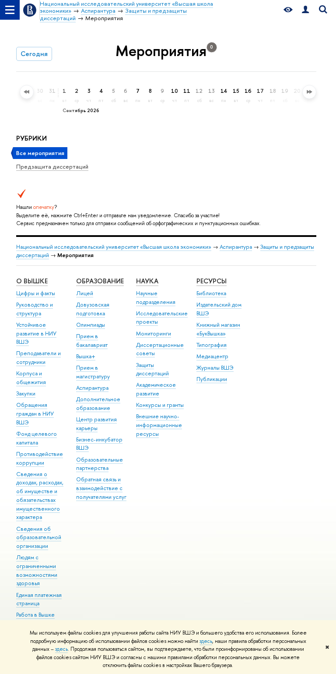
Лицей (84, 293)
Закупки (25, 393)
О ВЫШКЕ (32, 281)
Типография (211, 345)
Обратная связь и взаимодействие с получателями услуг (101, 488)
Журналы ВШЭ (215, 367)
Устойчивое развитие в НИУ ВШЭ (36, 333)
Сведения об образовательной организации (38, 537)
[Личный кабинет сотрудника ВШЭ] (305, 10)
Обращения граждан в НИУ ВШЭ (35, 413)
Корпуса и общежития (31, 378)
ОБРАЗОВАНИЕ (100, 281)
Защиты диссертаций (152, 369)
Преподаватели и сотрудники (38, 357)
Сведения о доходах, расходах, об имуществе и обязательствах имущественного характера (39, 495)
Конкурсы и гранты (160, 405)
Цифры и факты (35, 293)
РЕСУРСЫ (211, 281)
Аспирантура (236, 247)
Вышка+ (85, 356)
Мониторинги (153, 333)
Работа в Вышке (35, 614)
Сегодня (34, 53)
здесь (206, 641)
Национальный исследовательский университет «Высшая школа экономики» (113, 247)
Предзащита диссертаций (52, 166)
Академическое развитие (156, 389)
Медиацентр (212, 356)
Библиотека (211, 293)
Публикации (211, 379)
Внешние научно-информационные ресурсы (159, 425)
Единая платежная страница (39, 599)
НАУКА (147, 281)
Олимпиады (90, 324)
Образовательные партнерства (99, 464)
